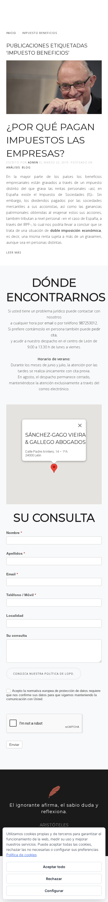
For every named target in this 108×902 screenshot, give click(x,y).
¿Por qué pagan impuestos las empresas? (50, 140)
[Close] (80, 425)
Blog (26, 167)
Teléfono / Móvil (21, 595)
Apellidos (15, 553)
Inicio (11, 33)
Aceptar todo (54, 867)
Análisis (13, 167)
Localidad (14, 616)
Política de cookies (21, 855)
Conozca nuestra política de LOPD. (43, 673)
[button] (54, 468)
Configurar (54, 891)
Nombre (14, 533)
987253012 (88, 323)
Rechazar (54, 879)
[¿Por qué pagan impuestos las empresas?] (54, 86)
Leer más (13, 252)
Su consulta (16, 636)
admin (33, 162)
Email (12, 574)
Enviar (14, 745)
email (48, 323)
